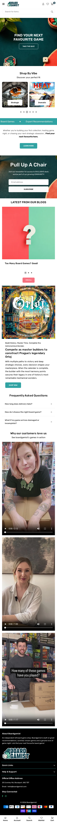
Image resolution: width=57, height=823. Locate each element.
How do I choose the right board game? (23, 412)
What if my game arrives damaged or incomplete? (22, 421)
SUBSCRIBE (28, 189)
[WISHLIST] (47, 4)
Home (5, 820)
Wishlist (41, 820)
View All (28, 280)
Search (29, 820)
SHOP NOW (13, 385)
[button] (3, 4)
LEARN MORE (28, 146)
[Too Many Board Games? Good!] (28, 233)
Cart (52, 820)
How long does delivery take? (18, 404)
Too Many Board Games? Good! (21, 263)
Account (17, 820)
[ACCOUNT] (43, 4)
